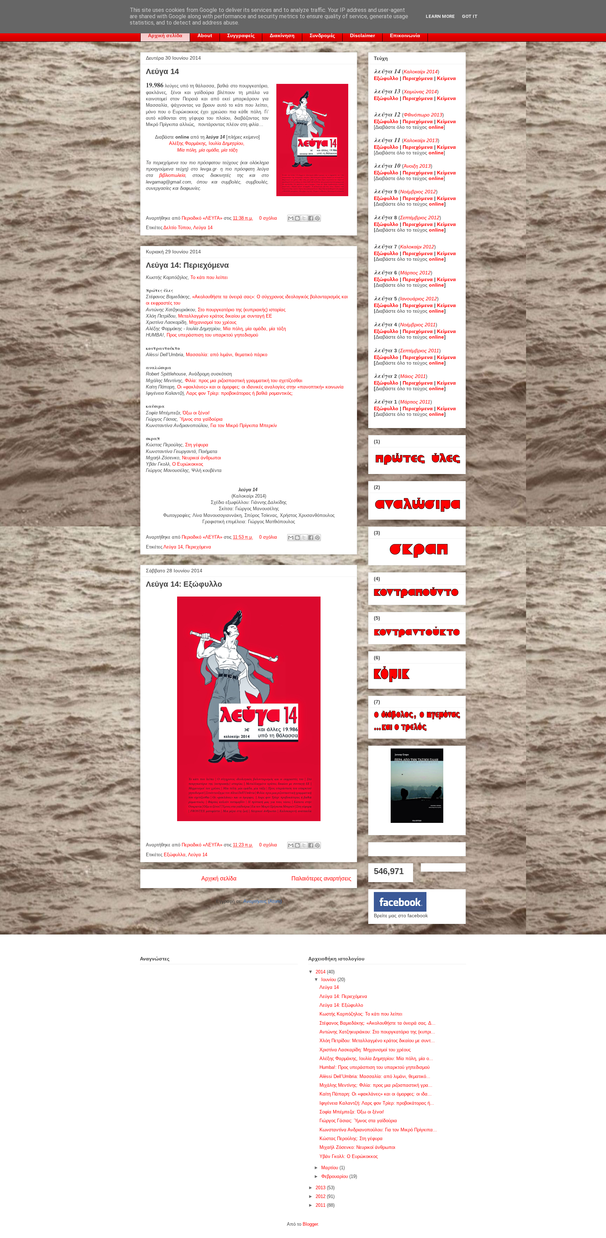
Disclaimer (362, 35)
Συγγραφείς (241, 35)
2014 (321, 971)
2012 (321, 1196)
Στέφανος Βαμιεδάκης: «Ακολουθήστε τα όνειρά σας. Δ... (377, 1023)
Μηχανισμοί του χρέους (212, 322)
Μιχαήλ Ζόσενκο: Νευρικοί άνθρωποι (357, 1147)
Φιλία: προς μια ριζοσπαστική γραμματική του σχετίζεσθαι (243, 380)
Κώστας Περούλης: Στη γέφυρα (351, 1138)
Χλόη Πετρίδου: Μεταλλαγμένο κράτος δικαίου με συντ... (377, 1040)
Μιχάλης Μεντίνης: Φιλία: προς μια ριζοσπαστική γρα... (375, 1085)
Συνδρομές (322, 35)
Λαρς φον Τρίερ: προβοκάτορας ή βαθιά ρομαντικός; (239, 393)
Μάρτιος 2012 (415, 272)
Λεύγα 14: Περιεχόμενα (187, 265)
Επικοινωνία (405, 35)
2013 (321, 1187)
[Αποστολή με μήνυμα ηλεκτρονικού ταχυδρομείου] (290, 218)
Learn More (440, 16)
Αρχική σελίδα (165, 35)
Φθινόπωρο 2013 (423, 115)
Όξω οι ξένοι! (196, 412)
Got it (470, 16)
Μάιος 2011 (413, 376)
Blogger (310, 1224)
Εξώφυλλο (386, 78)
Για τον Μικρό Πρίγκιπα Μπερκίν (243, 425)
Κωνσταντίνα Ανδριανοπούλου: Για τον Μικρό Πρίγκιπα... (378, 1129)
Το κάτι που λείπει (209, 277)
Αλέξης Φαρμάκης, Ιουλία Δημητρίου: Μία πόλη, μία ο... (376, 1058)
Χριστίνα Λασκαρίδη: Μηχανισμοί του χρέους (365, 1049)
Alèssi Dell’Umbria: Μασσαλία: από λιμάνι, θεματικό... (374, 1076)
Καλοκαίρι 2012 (417, 246)
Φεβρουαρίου (335, 1176)
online (436, 204)
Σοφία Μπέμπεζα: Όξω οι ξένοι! (351, 1111)
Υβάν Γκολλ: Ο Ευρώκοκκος (348, 1156)
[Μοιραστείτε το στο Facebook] (310, 218)
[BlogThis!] (297, 218)
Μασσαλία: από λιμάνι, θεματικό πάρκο (226, 354)
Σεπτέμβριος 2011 (419, 350)
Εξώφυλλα (175, 854)
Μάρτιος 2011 (415, 402)
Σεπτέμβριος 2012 (419, 217)
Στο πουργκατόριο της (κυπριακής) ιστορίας (241, 309)
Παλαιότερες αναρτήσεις (321, 878)
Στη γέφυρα (196, 444)
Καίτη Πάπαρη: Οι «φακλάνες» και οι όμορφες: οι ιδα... (375, 1094)
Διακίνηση (282, 35)
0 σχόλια (268, 218)
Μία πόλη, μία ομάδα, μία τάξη (254, 328)
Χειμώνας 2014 (420, 91)
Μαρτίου (330, 1167)
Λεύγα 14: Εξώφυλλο (184, 584)
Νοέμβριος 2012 (418, 191)
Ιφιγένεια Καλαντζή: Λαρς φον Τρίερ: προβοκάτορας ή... (376, 1103)
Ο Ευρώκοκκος (187, 464)
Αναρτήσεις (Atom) (262, 901)
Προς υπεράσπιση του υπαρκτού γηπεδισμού (212, 335)
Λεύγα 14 (162, 71)
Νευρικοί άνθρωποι (201, 457)
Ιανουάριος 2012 (418, 298)
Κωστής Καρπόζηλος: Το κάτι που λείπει (360, 1014)
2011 (321, 1205)
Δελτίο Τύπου (177, 227)
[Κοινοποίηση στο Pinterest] (317, 218)
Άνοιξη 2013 (417, 166)
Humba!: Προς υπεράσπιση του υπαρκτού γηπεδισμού (374, 1067)
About (204, 35)
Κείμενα (446, 78)
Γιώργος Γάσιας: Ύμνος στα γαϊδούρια (358, 1120)
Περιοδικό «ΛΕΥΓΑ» (203, 218)
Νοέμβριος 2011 (418, 324)
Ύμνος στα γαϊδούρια (201, 419)
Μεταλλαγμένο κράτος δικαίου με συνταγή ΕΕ (225, 316)
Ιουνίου (329, 979)
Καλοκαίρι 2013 (421, 140)
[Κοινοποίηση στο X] (304, 218)
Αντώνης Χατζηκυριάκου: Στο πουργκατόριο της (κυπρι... (377, 1031)
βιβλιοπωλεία (172, 175)
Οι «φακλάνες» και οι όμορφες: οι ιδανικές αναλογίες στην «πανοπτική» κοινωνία (260, 387)
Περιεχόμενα (198, 547)
